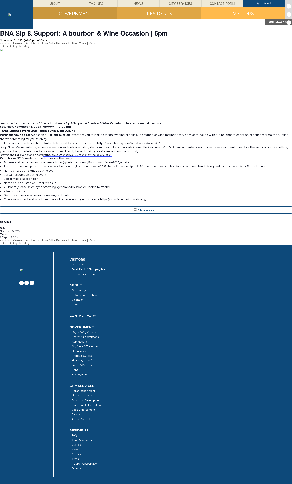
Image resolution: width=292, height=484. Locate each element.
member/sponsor (30, 195)
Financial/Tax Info (82, 360)
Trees (75, 459)
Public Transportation (85, 463)
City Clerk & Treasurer (85, 346)
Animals (76, 454)
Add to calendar (146, 209)
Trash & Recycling (82, 440)
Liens (75, 370)
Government (82, 327)
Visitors (77, 259)
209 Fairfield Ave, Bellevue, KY (53, 131)
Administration (80, 341)
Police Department (83, 390)
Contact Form (83, 315)
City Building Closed (15, 46)
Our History (79, 290)
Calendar (77, 299)
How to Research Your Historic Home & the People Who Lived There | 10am (48, 43)
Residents (79, 430)
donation (66, 195)
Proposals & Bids (82, 355)
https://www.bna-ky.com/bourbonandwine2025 (129, 143)
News (75, 304)
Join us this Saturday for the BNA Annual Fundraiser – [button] (33, 123)
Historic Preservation (84, 295)
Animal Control (81, 419)
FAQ (74, 435)
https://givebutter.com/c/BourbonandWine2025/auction (77, 154)
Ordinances (79, 351)
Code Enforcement (83, 409)
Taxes (75, 449)
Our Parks (78, 264)
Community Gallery (84, 274)
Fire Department (82, 395)
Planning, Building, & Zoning (89, 405)
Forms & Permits (82, 365)
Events (76, 414)
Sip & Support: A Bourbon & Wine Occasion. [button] (94, 123)
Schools (76, 468)
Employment (80, 374)
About (76, 285)
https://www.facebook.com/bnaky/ (123, 199)
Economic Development (86, 400)
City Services (82, 386)
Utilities (76, 444)
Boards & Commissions (85, 337)
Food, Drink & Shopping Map (89, 269)
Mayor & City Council (84, 332)
